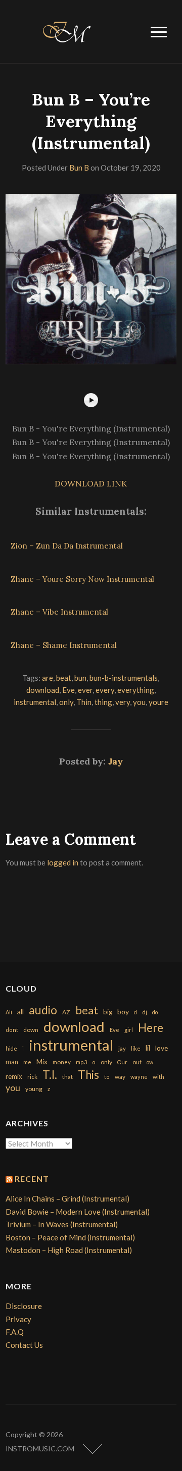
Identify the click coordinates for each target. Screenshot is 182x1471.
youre (158, 701)
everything (135, 689)
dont (12, 1029)
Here (150, 1027)
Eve (68, 689)
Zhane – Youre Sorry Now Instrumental (82, 579)
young (33, 1089)
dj (144, 1012)
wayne (139, 1076)
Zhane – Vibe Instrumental (59, 612)
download (42, 689)
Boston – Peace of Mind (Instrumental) (70, 1237)
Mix (42, 1062)
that (67, 1076)
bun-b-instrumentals (123, 677)
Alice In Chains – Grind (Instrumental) (67, 1198)
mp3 (81, 1062)
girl (128, 1029)
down (30, 1029)
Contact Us (24, 1344)
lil (148, 1047)
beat (63, 677)
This (88, 1074)
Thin (84, 701)
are (47, 677)
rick (32, 1076)
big (107, 1012)
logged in (62, 862)
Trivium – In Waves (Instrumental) (62, 1224)
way (120, 1076)
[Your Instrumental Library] (65, 30)
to (107, 1076)
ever (85, 689)
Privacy (18, 1319)
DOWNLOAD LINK (91, 483)
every (105, 689)
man (12, 1062)
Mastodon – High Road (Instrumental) (69, 1250)
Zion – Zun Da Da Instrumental (67, 546)
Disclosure (24, 1306)
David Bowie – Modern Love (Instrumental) (78, 1211)
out (137, 1062)
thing (103, 701)
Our (122, 1062)
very (122, 701)
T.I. (49, 1074)
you (139, 701)
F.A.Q (15, 1331)
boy (123, 1011)
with (158, 1076)
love (161, 1048)
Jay (115, 761)
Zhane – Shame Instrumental (64, 645)
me (27, 1062)
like (136, 1048)
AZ (66, 1012)
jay (122, 1048)
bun (80, 677)
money (62, 1062)
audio (43, 1010)
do (155, 1012)
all (20, 1011)
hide (11, 1048)
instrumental (35, 701)
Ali (9, 1012)
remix (14, 1076)
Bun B (79, 167)
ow (150, 1062)
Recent (32, 1178)
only (66, 701)
